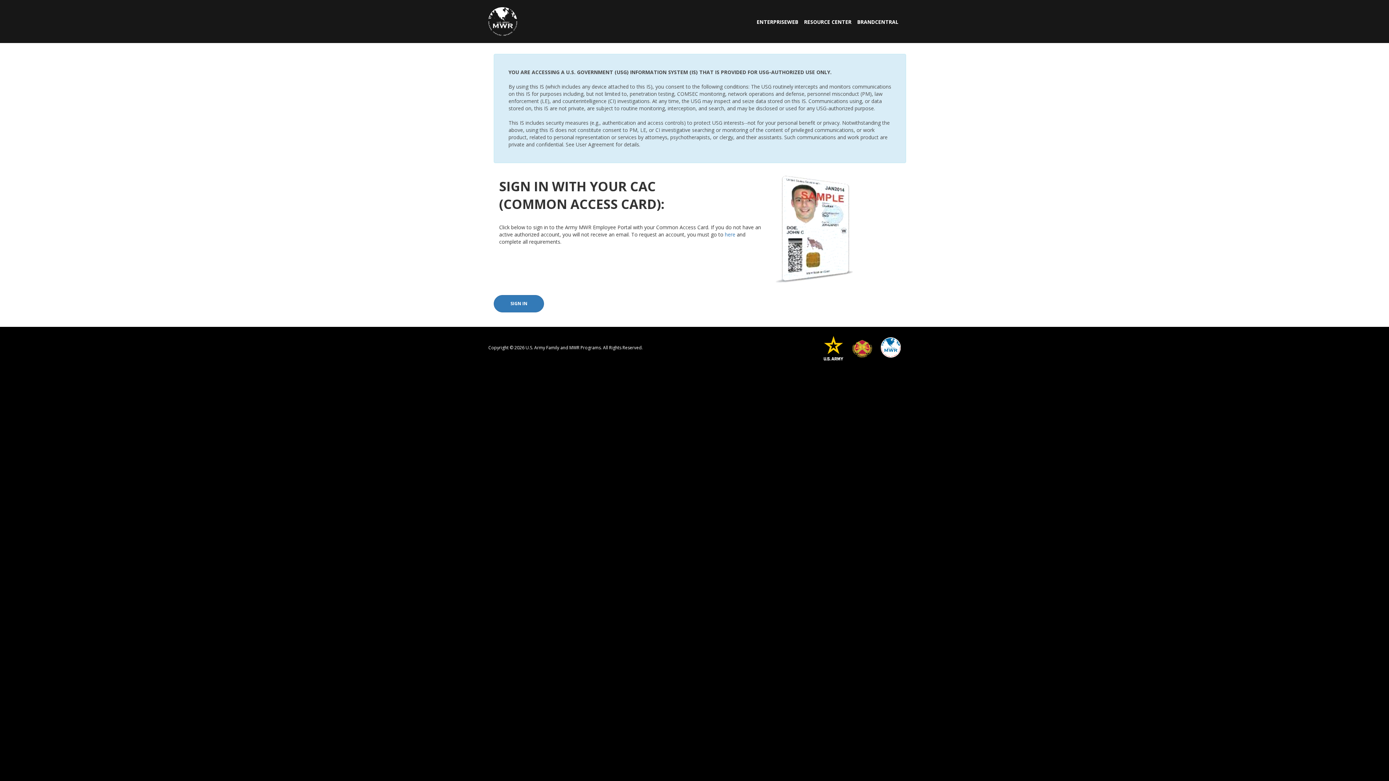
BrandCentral (878, 21)
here (730, 234)
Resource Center (827, 21)
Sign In (518, 303)
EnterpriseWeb (777, 21)
